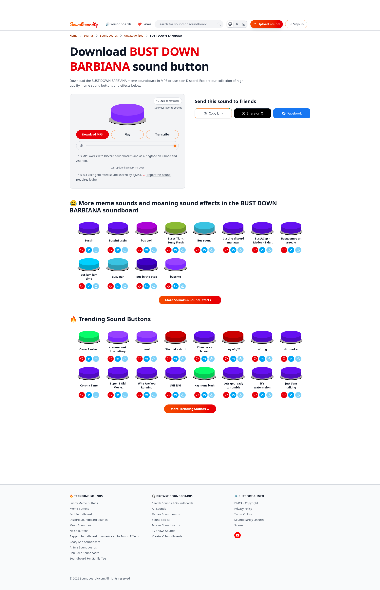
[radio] (230, 24)
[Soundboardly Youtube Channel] (237, 535)
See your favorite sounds (168, 107)
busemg (175, 276)
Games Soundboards (166, 514)
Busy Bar (118, 276)
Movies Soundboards (166, 525)
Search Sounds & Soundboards (172, 503)
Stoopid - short (175, 349)
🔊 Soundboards (118, 24)
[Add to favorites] (82, 250)
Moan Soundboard (82, 525)
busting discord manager (233, 240)
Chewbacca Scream (204, 349)
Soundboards (109, 35)
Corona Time (89, 385)
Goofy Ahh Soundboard (85, 542)
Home (73, 35)
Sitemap (239, 525)
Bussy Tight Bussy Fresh (175, 240)
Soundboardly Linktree (249, 520)
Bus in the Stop (146, 276)
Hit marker (291, 349)
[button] (127, 113)
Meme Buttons (79, 508)
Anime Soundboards (83, 547)
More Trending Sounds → (190, 409)
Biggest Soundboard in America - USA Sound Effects (104, 536)
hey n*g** (233, 349)
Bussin (89, 240)
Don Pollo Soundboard (84, 553)
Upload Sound (268, 24)
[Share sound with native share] (96, 250)
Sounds (89, 35)
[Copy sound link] (89, 250)
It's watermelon (262, 385)
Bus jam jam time (89, 276)
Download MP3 (92, 134)
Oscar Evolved (89, 349)
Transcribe (162, 134)
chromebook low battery (118, 349)
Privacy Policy (243, 508)
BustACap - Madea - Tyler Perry (262, 240)
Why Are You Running (147, 385)
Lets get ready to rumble (233, 385)
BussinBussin (118, 240)
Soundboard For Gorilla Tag (88, 558)
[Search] (219, 24)
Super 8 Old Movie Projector (118, 385)
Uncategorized (133, 35)
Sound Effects (161, 520)
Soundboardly (84, 24)
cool (147, 349)
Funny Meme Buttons (84, 503)
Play (127, 134)
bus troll (146, 240)
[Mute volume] (81, 146)
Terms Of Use (243, 514)
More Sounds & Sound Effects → (190, 300)
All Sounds (159, 508)
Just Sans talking (291, 385)
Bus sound (204, 240)
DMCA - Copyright (246, 503)
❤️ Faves (144, 24)
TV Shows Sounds (163, 531)
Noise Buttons (79, 531)
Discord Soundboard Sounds (89, 520)
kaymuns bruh (205, 385)
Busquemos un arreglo (291, 240)
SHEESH (175, 385)
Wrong (262, 349)
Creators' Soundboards (167, 536)
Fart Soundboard (81, 514)
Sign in (298, 24)
